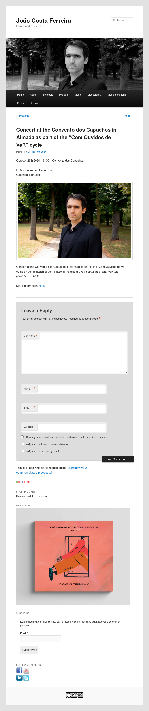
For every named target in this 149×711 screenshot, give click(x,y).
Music (78, 94)
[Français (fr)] (23, 482)
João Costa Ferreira (43, 20)
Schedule (48, 94)
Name (30, 388)
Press (20, 103)
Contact (34, 103)
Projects (63, 94)
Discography (94, 94)
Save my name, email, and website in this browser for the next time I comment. (67, 437)
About (33, 94)
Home (20, 94)
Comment (30, 335)
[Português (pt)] (18, 482)
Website (28, 426)
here (41, 286)
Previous (22, 115)
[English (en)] (28, 482)
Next (129, 115)
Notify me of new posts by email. (42, 451)
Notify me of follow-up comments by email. (48, 444)
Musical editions (117, 94)
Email (30, 407)
